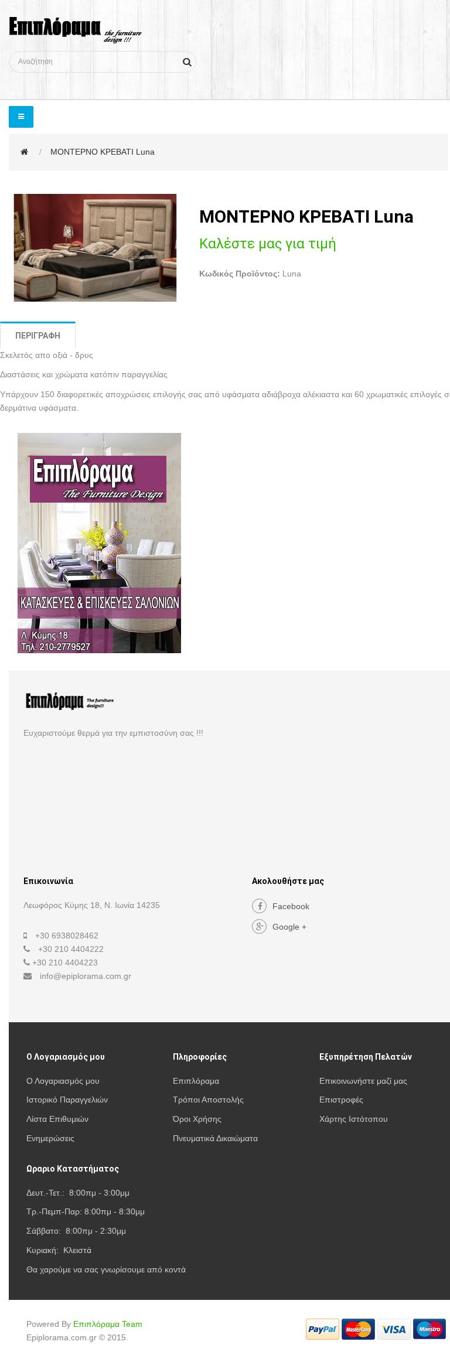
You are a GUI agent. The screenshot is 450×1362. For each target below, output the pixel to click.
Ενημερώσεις (50, 1138)
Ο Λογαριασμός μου (63, 1080)
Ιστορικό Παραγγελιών (67, 1099)
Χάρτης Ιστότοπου (353, 1119)
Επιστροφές (341, 1099)
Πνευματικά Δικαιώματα (215, 1138)
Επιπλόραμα (196, 1080)
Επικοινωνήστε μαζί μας (363, 1080)
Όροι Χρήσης (197, 1119)
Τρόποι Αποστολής (208, 1099)
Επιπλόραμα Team (107, 1324)
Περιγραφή (37, 335)
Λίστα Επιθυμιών (57, 1119)
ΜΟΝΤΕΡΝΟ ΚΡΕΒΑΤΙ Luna (102, 151)
